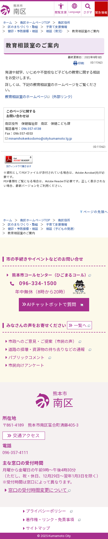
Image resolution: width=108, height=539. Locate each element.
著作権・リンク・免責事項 (52, 519)
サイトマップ (38, 528)
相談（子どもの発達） (61, 229)
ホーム (7, 22)
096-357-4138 (31, 129)
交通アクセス (26, 435)
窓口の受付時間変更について (38, 490)
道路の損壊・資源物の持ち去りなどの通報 (48, 349)
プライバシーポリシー (48, 511)
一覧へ (81, 325)
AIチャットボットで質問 (54, 304)
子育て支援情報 (56, 27)
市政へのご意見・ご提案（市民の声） (43, 341)
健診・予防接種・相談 (23, 31)
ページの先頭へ (95, 212)
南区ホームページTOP (35, 22)
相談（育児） (55, 31)
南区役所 (64, 22)
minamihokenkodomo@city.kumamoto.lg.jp (40, 138)
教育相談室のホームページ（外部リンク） (39, 97)
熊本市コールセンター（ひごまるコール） (50, 275)
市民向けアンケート (26, 365)
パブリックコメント (28, 357)
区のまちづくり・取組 (23, 27)
